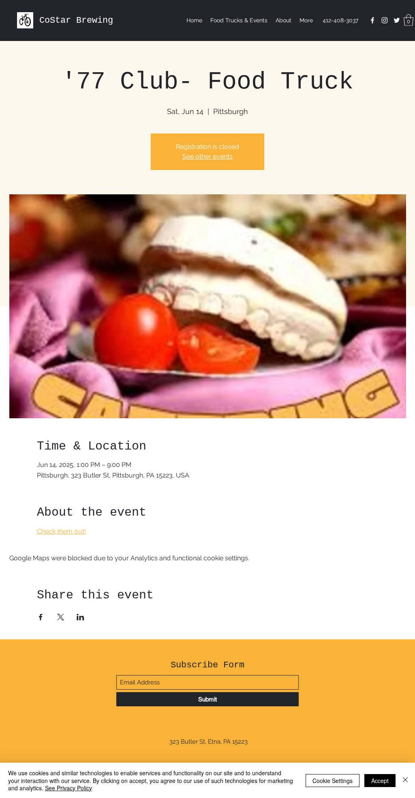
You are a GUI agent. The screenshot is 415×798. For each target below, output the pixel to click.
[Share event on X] (60, 617)
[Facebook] (372, 20)
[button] (408, 20)
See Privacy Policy (68, 788)
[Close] (405, 780)
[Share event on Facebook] (41, 617)
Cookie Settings (332, 780)
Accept (380, 780)
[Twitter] (397, 20)
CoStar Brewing (76, 20)
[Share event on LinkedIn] (80, 617)
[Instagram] (385, 20)
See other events (207, 156)
